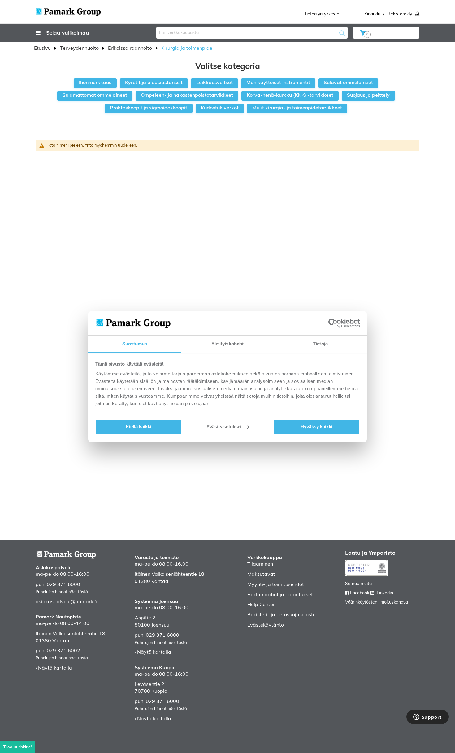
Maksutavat (261, 574)
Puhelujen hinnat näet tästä (62, 592)
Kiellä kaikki (138, 426)
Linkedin (385, 593)
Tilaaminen (260, 564)
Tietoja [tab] (320, 343)
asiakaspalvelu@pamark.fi (66, 602)
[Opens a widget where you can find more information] (427, 717)
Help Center (261, 604)
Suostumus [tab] (134, 343)
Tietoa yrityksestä (321, 14)
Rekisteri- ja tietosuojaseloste (281, 615)
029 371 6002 (63, 650)
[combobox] (252, 33)
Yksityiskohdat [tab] (227, 343)
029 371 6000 (63, 584)
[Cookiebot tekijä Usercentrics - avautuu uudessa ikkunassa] (333, 323)
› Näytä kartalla (54, 668)
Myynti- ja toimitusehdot (275, 584)
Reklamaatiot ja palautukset (280, 595)
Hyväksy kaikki (316, 426)
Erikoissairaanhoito (130, 48)
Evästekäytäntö (265, 625)
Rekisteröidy (400, 14)
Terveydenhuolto (80, 48)
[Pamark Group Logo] (68, 10)
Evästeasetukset (224, 426)
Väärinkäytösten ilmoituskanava (376, 602)
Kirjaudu (372, 14)
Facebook (359, 593)
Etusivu (43, 48)
